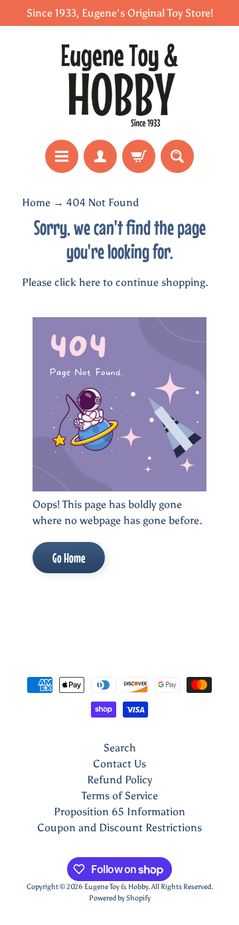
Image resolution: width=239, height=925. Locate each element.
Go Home (68, 557)
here (89, 282)
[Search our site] (177, 156)
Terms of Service (120, 795)
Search (120, 747)
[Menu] (61, 156)
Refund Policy (119, 779)
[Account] (100, 156)
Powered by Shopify (120, 897)
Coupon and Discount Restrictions (119, 827)
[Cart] (138, 156)
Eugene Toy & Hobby (116, 886)
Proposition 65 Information (119, 811)
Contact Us (119, 763)
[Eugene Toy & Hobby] (119, 83)
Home (36, 202)
